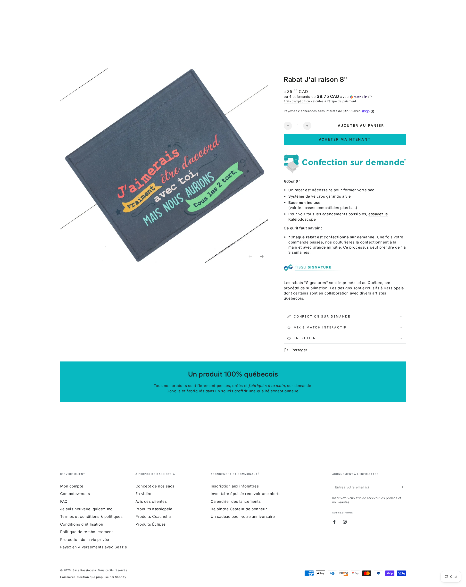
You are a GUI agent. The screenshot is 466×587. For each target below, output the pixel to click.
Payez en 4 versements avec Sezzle (93, 547)
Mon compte (71, 486)
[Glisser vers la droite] (262, 257)
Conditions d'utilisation (81, 524)
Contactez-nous (75, 493)
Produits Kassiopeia (153, 509)
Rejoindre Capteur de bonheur (239, 509)
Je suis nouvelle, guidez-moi (87, 509)
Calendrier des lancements (236, 501)
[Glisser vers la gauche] (250, 257)
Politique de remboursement (86, 531)
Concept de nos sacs (155, 486)
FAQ (64, 501)
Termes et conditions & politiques (91, 516)
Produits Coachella (153, 516)
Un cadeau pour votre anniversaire (243, 516)
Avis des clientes (151, 501)
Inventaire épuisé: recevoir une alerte (246, 493)
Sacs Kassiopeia (84, 570)
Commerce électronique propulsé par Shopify (93, 577)
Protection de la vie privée (84, 539)
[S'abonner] (403, 487)
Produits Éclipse (150, 524)
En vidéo (143, 493)
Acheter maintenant (345, 139)
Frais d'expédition (297, 101)
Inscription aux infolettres (235, 486)
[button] (345, 96)
